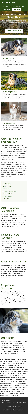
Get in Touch (16, 9)
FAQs (22, 6)
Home (3, 6)
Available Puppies (7, 186)
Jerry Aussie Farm (8, 2)
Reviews (18, 6)
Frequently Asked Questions (10, 191)
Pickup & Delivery (7, 193)
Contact (19, 406)
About (13, 6)
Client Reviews (7, 188)
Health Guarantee (7, 196)
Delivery (4, 9)
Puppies (8, 6)
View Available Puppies (14, 30)
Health (9, 9)
